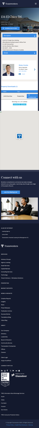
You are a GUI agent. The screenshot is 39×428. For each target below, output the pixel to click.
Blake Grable (23, 65)
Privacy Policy (10, 425)
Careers (3, 352)
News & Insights (6, 293)
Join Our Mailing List (10, 192)
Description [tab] (7, 35)
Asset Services (5, 265)
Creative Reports (6, 298)
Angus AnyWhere (6, 360)
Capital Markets (5, 268)
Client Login (4, 357)
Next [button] (35, 69)
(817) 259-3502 (22, 71)
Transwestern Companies (8, 346)
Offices (3, 349)
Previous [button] (4, 69)
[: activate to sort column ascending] (31, 91)
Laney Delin (5, 234)
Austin (2, 396)
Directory (3, 333)
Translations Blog (6, 317)
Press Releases (5, 308)
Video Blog (4, 320)
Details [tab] (6, 53)
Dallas (2, 400)
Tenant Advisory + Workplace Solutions (12, 278)
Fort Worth (3, 403)
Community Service (6, 343)
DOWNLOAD (32, 97)
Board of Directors (6, 340)
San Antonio (4, 409)
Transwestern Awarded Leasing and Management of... (15, 237)
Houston (3, 406)
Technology (4, 275)
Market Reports (7, 288)
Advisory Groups (6, 259)
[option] (19, 70)
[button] (19, 136)
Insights (3, 301)
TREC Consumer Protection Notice (10, 415)
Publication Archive (6, 311)
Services (4, 254)
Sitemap (30, 425)
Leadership (4, 336)
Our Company (5, 330)
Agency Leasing (5, 262)
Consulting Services (6, 272)
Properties (5, 283)
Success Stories (5, 314)
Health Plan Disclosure (21, 425)
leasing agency (6, 231)
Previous (16, 104)
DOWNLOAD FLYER (11, 28)
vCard (23, 74)
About (3, 325)
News (2, 304)
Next (24, 104)
